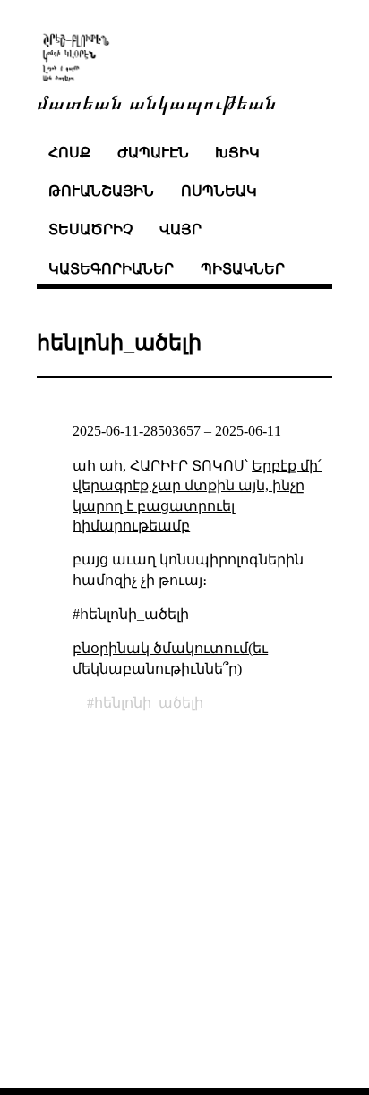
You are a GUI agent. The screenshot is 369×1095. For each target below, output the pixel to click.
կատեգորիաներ (111, 268)
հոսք (69, 152)
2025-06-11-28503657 (137, 430)
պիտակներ (243, 268)
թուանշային (101, 191)
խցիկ (237, 152)
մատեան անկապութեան (157, 101)
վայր (180, 229)
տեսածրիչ (90, 229)
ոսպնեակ (219, 191)
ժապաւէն (153, 152)
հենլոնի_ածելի (148, 702)
